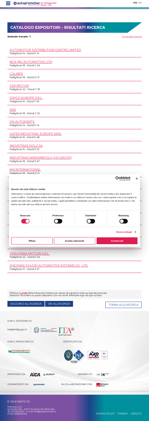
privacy (123, 413)
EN (140, 2)
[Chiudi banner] (137, 179)
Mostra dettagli (124, 232)
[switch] (58, 221)
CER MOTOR (19, 85)
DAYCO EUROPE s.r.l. (26, 98)
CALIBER (16, 74)
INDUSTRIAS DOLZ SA (26, 145)
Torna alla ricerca (132, 36)
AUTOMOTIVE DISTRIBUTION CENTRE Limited (45, 50)
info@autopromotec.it (45, 411)
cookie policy (105, 413)
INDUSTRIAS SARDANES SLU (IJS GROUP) (41, 157)
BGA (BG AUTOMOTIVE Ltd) (31, 62)
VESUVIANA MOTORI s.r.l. (30, 253)
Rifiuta (32, 240)
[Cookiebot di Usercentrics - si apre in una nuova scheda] (117, 178)
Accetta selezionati (74, 240)
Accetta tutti (117, 240)
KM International (25, 169)
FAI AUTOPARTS (22, 121)
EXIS (13, 110)
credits (136, 413)
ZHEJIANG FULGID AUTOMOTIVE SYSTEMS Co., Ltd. (49, 265)
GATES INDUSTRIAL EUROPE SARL (36, 134)
